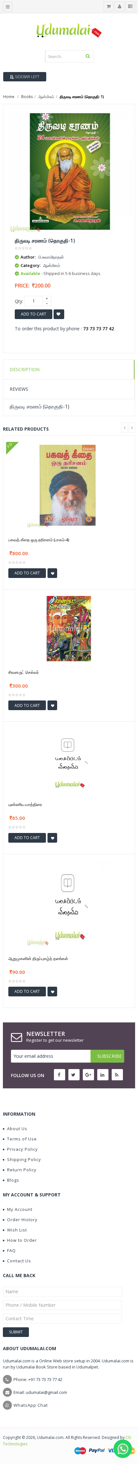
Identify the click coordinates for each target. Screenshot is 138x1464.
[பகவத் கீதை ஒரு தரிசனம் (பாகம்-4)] (69, 485)
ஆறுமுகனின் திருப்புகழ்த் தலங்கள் (38, 958)
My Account (19, 1209)
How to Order (22, 1240)
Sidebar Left (26, 76)
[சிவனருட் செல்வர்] (69, 628)
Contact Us (19, 1261)
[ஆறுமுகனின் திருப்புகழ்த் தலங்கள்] (69, 903)
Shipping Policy (24, 1159)
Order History (22, 1219)
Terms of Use (22, 1139)
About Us (17, 1128)
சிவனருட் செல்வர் (23, 672)
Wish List (17, 1230)
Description (24, 369)
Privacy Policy (22, 1149)
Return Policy (22, 1170)
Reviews (19, 389)
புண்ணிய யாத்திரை (25, 804)
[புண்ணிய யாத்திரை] (69, 760)
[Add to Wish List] (52, 573)
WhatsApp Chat (30, 1405)
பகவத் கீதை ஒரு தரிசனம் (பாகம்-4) (38, 540)
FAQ (11, 1250)
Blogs (13, 1180)
